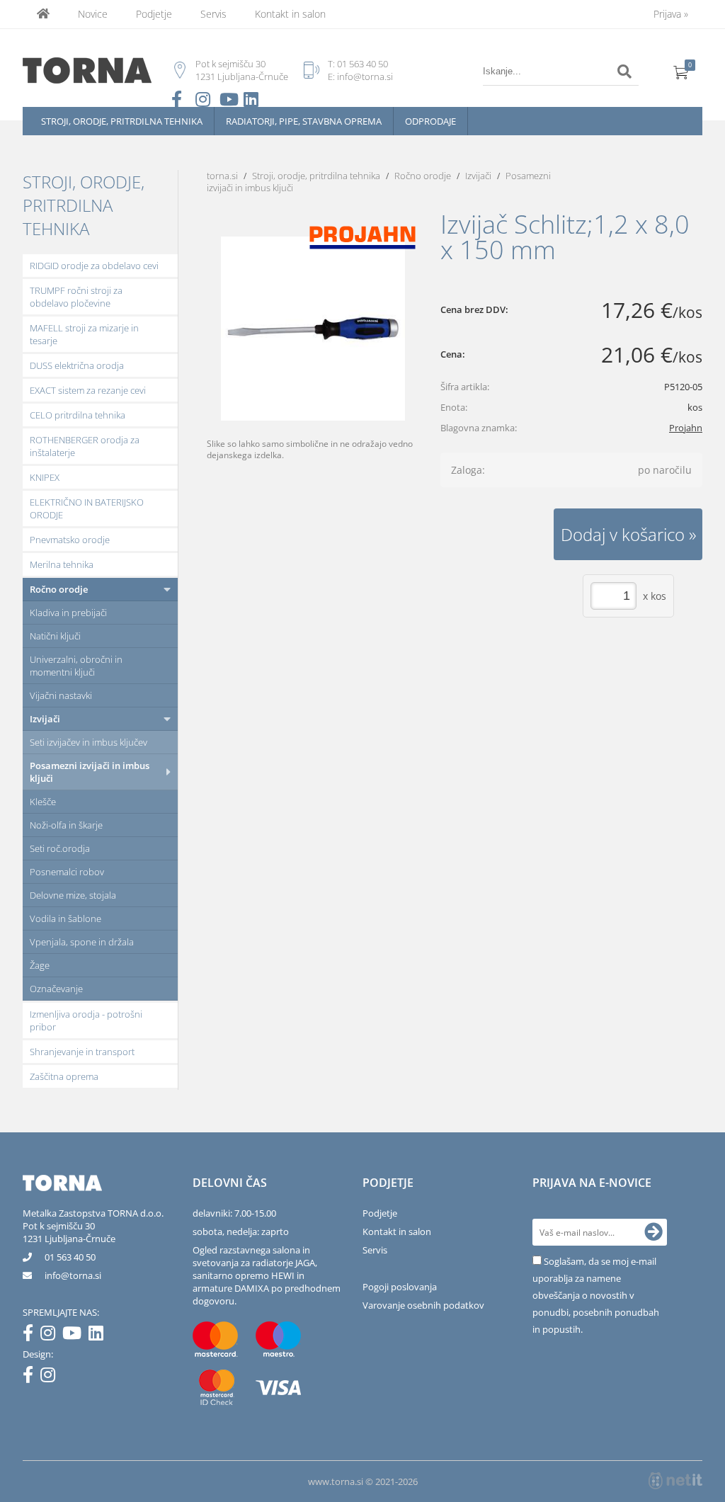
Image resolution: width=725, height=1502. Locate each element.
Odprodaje (430, 121)
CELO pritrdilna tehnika (77, 415)
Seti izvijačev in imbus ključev (88, 742)
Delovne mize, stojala (73, 895)
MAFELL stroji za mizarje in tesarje (84, 334)
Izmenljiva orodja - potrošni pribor (86, 1020)
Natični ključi (55, 636)
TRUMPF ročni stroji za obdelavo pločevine (76, 296)
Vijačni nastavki (61, 695)
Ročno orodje (59, 589)
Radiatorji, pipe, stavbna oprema (304, 121)
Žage (40, 965)
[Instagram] (51, 1335)
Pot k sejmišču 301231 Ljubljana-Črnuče (69, 1232)
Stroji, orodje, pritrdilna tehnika (121, 121)
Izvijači (45, 718)
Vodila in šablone (65, 918)
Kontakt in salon (290, 14)
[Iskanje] (624, 71)
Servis (213, 14)
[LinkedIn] (99, 1335)
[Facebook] (31, 1335)
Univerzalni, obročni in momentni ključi (76, 665)
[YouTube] (75, 1335)
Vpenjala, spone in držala (82, 941)
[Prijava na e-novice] (653, 1232)
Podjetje (154, 14)
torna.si (222, 175)
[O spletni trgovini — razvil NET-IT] (675, 1480)
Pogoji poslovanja (399, 1286)
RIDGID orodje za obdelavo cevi (94, 265)
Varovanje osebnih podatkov (423, 1305)
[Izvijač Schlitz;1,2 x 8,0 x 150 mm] (313, 328)
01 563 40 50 (362, 63)
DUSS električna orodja (77, 365)
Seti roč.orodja (60, 848)
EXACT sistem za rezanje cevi (88, 390)
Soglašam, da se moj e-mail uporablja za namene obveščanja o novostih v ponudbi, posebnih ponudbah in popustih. (595, 1295)
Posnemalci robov (67, 871)
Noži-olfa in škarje (66, 825)
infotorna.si (73, 1275)
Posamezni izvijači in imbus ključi (89, 772)
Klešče (43, 801)
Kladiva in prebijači (68, 612)
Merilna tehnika (61, 564)
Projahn (685, 427)
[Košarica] (681, 71)
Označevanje (56, 988)
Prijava (670, 14)
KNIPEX (44, 477)
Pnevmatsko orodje (70, 539)
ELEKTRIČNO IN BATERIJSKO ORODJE (87, 508)
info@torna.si (365, 76)
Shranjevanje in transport (82, 1051)
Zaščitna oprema (64, 1076)
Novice (93, 14)
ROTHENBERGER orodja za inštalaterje (84, 446)
